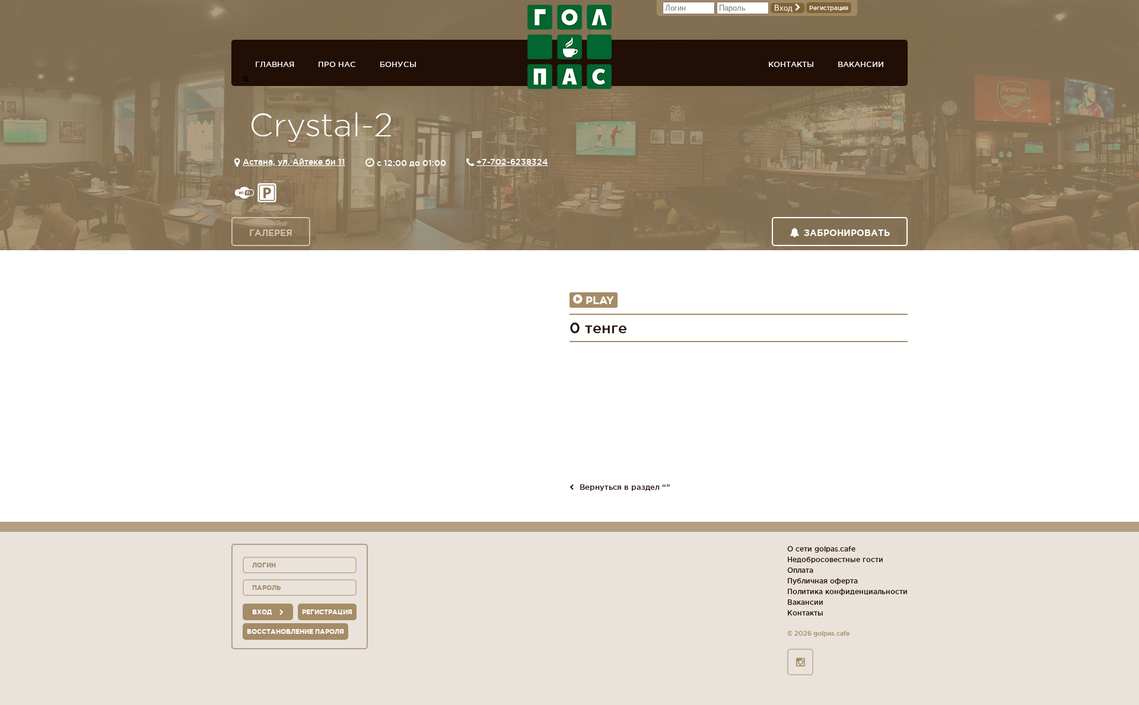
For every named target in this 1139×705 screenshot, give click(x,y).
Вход (784, 8)
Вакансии (861, 64)
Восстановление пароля (295, 631)
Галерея (270, 233)
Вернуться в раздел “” (625, 487)
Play (600, 300)
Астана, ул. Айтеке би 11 (294, 162)
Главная (274, 64)
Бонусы (398, 64)
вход (262, 611)
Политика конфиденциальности (847, 591)
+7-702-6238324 (512, 162)
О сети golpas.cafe (821, 549)
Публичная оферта (822, 581)
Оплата (800, 570)
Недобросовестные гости (835, 559)
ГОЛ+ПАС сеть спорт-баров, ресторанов (569, 47)
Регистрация (828, 8)
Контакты (791, 64)
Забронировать (847, 233)
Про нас (337, 64)
